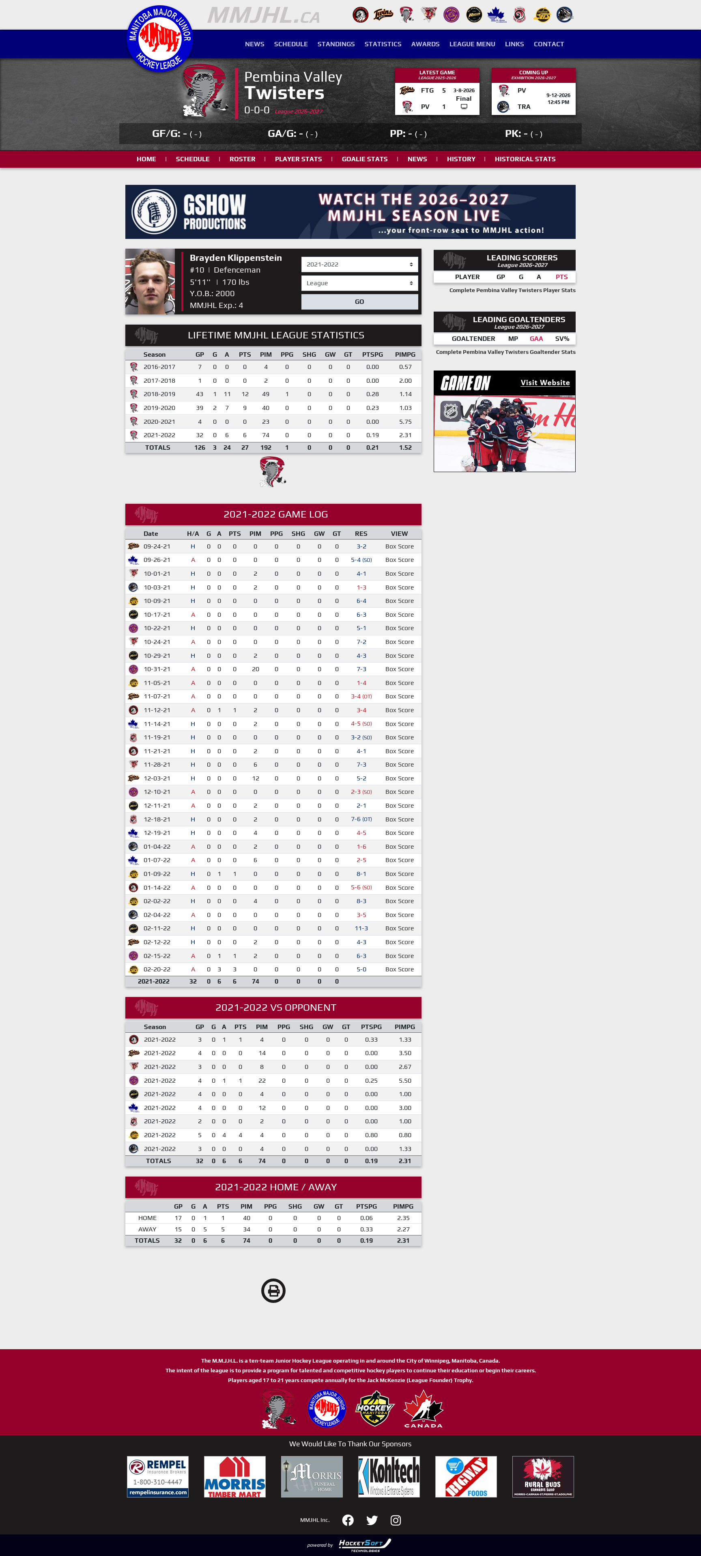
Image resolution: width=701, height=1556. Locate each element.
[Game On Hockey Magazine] (505, 421)
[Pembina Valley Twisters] (406, 14)
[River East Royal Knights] (451, 14)
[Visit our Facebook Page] (352, 1519)
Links (514, 44)
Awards (425, 44)
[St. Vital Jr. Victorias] (519, 14)
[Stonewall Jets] (542, 14)
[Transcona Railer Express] (565, 14)
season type (319, 279)
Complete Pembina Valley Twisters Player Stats (512, 290)
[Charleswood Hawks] (360, 14)
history (461, 159)
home (146, 159)
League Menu (472, 44)
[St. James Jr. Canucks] (496, 14)
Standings (336, 44)
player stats (298, 159)
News (254, 44)
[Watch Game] (464, 107)
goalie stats (365, 159)
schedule (193, 159)
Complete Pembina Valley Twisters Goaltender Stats (506, 352)
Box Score (399, 546)
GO (359, 302)
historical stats (525, 159)
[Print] (273, 1291)
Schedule (291, 44)
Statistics (383, 44)
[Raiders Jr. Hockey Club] (428, 14)
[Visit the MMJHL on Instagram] (396, 1519)
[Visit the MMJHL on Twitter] (377, 1519)
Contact (549, 44)
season (312, 257)
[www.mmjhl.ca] (159, 68)
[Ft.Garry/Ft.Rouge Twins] (383, 14)
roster (243, 159)
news (417, 159)
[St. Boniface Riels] (474, 14)
